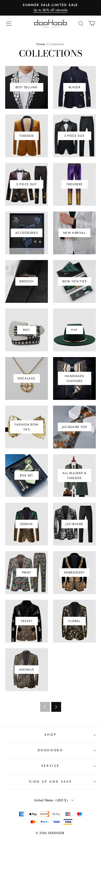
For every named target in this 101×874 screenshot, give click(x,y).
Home (41, 44)
